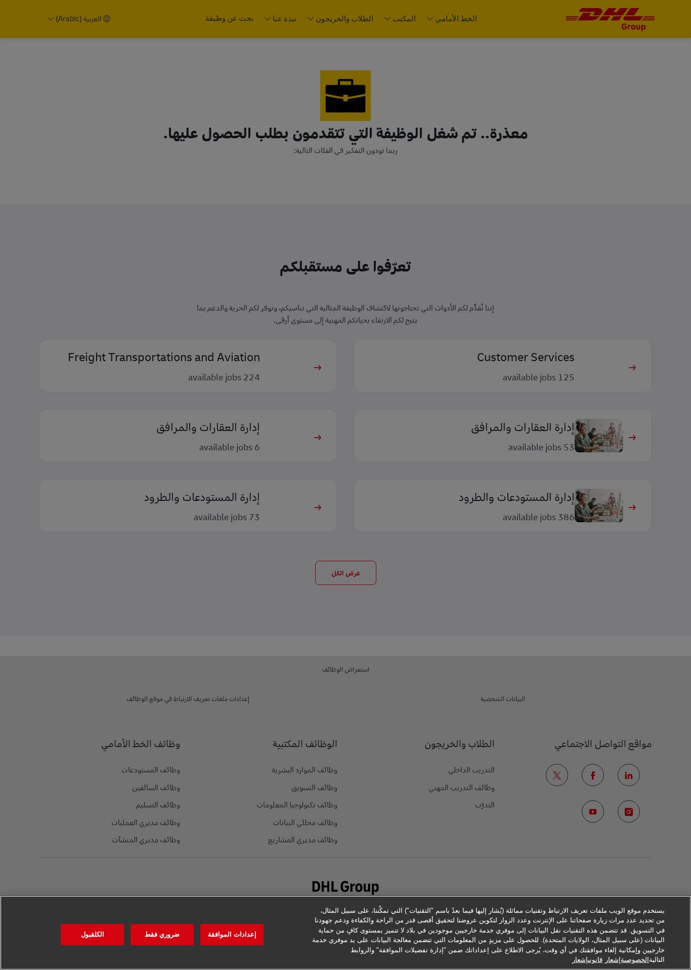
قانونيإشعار (587, 959)
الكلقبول (92, 935)
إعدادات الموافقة (232, 935)
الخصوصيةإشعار (627, 959)
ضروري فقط (162, 935)
